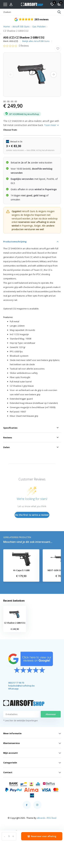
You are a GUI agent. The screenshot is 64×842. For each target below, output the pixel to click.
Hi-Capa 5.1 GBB (21, 570)
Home (6, 26)
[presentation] (11, 74)
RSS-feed (51, 817)
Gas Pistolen (39, 26)
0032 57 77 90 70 (16, 682)
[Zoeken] (59, 12)
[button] (32, 19)
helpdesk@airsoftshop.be (18, 685)
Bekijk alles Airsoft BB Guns (36, 41)
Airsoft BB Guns (21, 26)
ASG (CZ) (13, 41)
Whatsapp (13, 688)
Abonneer (51, 714)
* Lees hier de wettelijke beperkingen (20, 720)
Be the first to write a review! (32, 514)
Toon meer (50, 125)
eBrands (41, 817)
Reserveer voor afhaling (43, 836)
